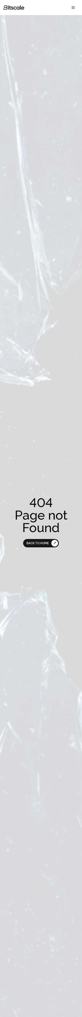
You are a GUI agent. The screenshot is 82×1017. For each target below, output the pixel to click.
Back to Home (37, 543)
